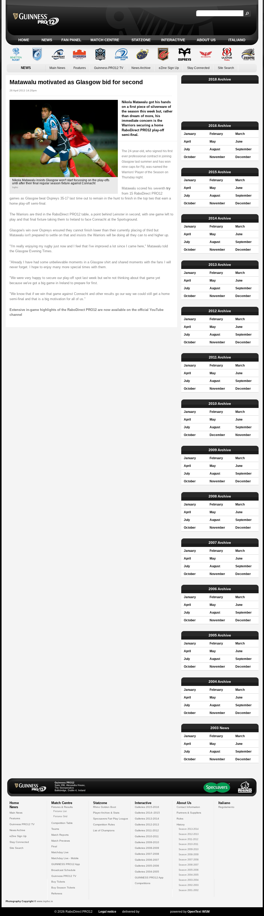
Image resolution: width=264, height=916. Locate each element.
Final (54, 846)
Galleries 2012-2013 (147, 824)
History (181, 824)
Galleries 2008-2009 (147, 848)
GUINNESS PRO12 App (65, 864)
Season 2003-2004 (189, 880)
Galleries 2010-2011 (147, 836)
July (187, 149)
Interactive (173, 40)
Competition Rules (104, 824)
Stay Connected (198, 67)
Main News (57, 67)
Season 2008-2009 (189, 854)
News (47, 40)
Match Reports (60, 834)
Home (23, 40)
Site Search (226, 67)
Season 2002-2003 (189, 885)
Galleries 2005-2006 (147, 865)
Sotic (152, 911)
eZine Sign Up (169, 67)
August (215, 149)
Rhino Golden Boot (104, 807)
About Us (206, 40)
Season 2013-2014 (189, 829)
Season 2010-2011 (188, 844)
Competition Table (62, 823)
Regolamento (226, 807)
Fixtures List (60, 811)
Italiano (236, 40)
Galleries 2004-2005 (147, 871)
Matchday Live (60, 852)
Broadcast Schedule (63, 870)
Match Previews (60, 840)
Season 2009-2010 (189, 849)
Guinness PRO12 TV (108, 67)
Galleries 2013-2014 (147, 818)
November (217, 157)
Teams (55, 828)
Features (79, 67)
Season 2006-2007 (189, 864)
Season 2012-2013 (189, 834)
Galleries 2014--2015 (147, 812)
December (243, 157)
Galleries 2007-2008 (147, 853)
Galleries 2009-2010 (147, 842)
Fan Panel (71, 40)
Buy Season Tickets (63, 887)
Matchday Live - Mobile (65, 858)
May (213, 141)
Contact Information (188, 807)
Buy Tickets (58, 881)
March (240, 133)
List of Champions (103, 830)
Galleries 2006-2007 (147, 859)
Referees (56, 893)
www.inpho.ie (45, 901)
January (190, 133)
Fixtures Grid (60, 816)
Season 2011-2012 (188, 839)
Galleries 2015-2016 (147, 807)
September (243, 149)
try (168, 188)
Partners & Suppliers (189, 812)
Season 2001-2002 (189, 890)
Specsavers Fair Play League (110, 818)
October (190, 157)
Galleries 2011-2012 (147, 830)
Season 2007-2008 (189, 859)
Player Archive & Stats (106, 812)
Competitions (142, 883)
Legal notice (107, 911)
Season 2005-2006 (189, 870)
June (239, 141)
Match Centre (104, 40)
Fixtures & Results (62, 807)
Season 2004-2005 (189, 875)
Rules (180, 818)
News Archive (141, 67)
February (216, 133)
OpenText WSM (198, 911)
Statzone (141, 40)
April (187, 141)
